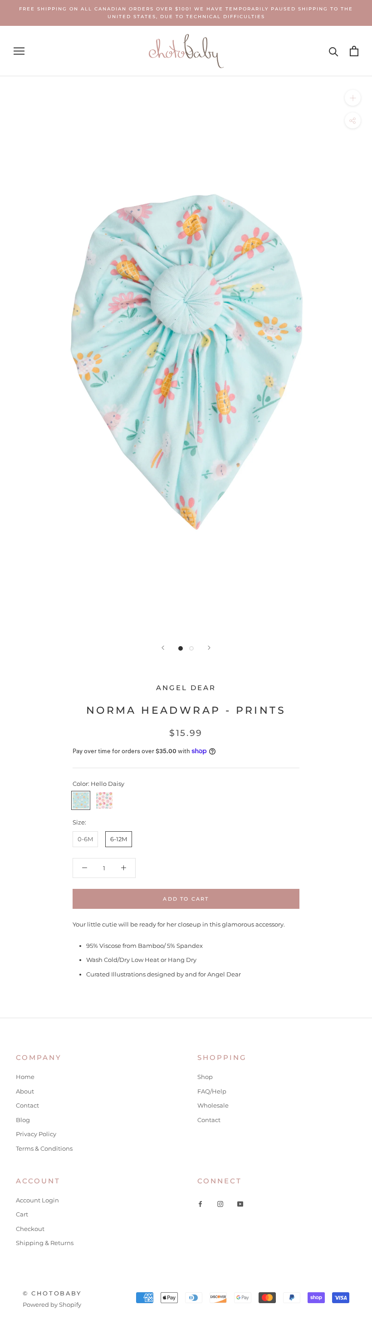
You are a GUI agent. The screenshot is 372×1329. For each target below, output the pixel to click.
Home (25, 1076)
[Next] (209, 648)
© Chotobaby (52, 1293)
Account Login (37, 1200)
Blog (23, 1119)
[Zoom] (353, 97)
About (25, 1091)
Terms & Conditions (44, 1148)
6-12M (118, 839)
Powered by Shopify (52, 1304)
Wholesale (213, 1105)
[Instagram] (220, 1203)
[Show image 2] (191, 648)
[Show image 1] (180, 648)
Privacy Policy (36, 1134)
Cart (22, 1214)
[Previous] (163, 648)
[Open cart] (354, 51)
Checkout (30, 1228)
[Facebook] (200, 1203)
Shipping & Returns (44, 1242)
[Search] (333, 51)
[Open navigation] (19, 51)
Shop (205, 1076)
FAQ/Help (211, 1091)
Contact (27, 1105)
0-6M (85, 839)
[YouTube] (240, 1203)
